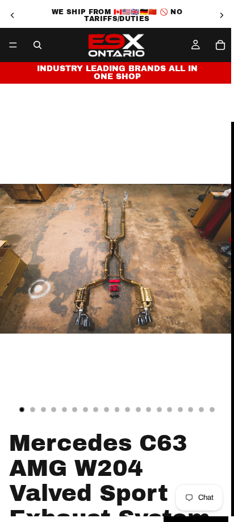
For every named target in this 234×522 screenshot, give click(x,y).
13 (149, 409)
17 (191, 409)
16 (180, 409)
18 (202, 409)
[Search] (37, 44)
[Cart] (220, 44)
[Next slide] (221, 15)
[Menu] (13, 45)
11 (128, 409)
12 (138, 409)
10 (117, 409)
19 (212, 409)
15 (170, 409)
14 (159, 409)
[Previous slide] (12, 15)
